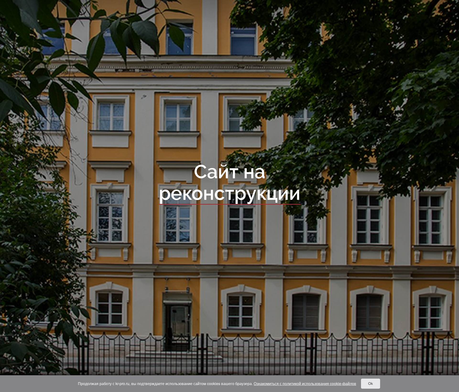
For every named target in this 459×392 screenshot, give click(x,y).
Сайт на (230, 182)
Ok (370, 383)
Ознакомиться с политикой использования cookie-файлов (305, 383)
